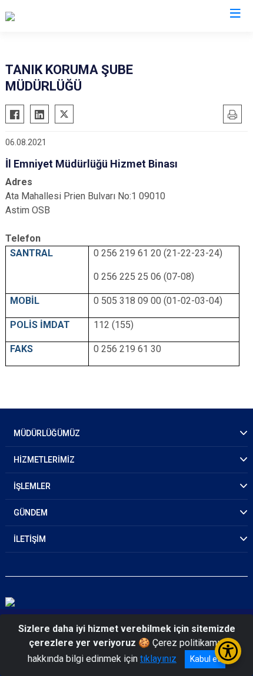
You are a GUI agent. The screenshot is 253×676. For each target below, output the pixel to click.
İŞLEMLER (32, 486)
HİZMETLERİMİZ (44, 459)
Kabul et (205, 659)
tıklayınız (158, 658)
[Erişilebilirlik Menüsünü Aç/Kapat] (228, 651)
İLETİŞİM (30, 539)
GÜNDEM (31, 512)
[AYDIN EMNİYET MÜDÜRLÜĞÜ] (68, 16)
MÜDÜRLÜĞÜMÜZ (47, 433)
